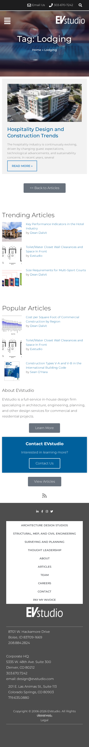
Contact (44, 591)
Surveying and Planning (44, 541)
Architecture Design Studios (44, 525)
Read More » (22, 166)
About (45, 558)
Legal (44, 720)
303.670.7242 (16, 673)
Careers (44, 583)
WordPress (44, 716)
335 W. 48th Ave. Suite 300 (30, 662)
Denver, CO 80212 (20, 667)
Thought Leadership (44, 550)
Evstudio (36, 256)
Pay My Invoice (44, 599)
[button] (80, 5)
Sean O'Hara (39, 372)
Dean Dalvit (38, 233)
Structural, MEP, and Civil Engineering (44, 533)
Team (45, 575)
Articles (44, 566)
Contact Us (45, 463)
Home (36, 50)
